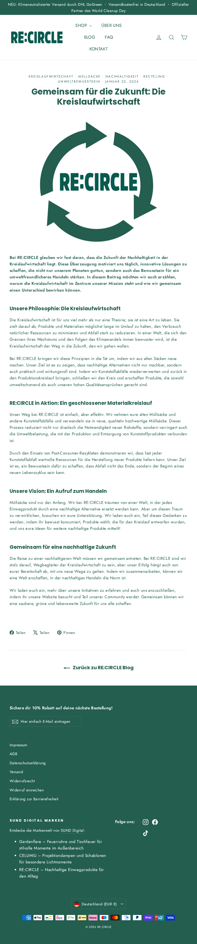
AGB (13, 754)
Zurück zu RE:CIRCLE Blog (103, 667)
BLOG (89, 37)
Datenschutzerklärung (28, 763)
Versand (16, 772)
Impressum (18, 745)
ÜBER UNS (111, 25)
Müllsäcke (89, 76)
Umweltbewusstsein (79, 81)
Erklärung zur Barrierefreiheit (34, 799)
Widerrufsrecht (22, 781)
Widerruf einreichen (27, 790)
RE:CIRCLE (29, 869)
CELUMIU (28, 855)
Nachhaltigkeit (122, 76)
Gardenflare (30, 841)
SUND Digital (72, 830)
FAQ (109, 37)
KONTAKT (98, 49)
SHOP (81, 25)
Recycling (154, 76)
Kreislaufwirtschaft (51, 76)
